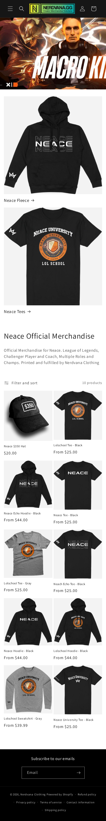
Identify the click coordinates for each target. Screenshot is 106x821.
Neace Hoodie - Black (19, 651)
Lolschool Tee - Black (68, 445)
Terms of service (51, 802)
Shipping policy (55, 810)
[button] (10, 8)
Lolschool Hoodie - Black (71, 651)
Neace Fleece (16, 200)
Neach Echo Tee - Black (69, 584)
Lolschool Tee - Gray (18, 583)
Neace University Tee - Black (74, 720)
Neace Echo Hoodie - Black (22, 513)
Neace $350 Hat (15, 446)
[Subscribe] (78, 773)
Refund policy (87, 794)
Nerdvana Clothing (33, 794)
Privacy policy (25, 802)
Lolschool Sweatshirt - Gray (23, 718)
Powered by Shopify (60, 794)
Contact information (80, 802)
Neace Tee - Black (66, 515)
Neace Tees (14, 311)
